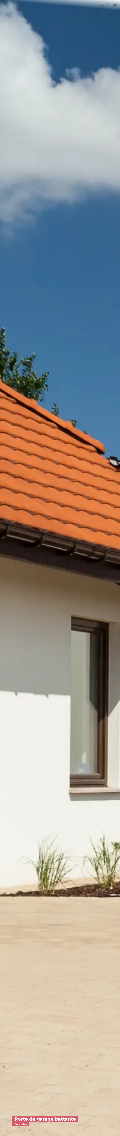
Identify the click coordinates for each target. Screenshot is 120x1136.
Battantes (20, 1124)
